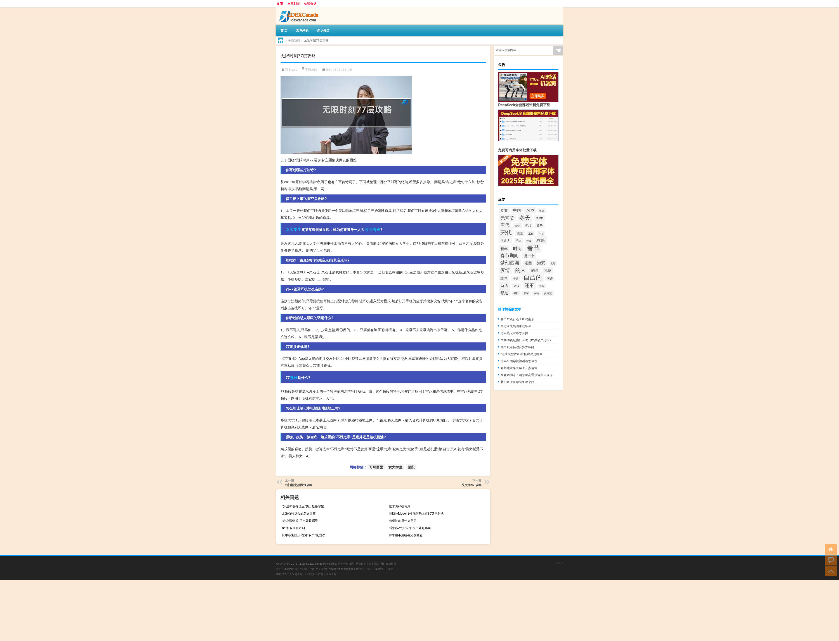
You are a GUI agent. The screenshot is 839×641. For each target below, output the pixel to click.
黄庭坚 (548, 293)
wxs (294, 69)
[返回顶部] (830, 571)
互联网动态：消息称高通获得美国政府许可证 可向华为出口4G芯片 (529, 375)
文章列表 (294, 3)
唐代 (505, 225)
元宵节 (507, 218)
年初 (541, 233)
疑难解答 (391, 563)
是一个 (529, 255)
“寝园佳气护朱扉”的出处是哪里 (410, 528)
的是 (535, 270)
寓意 (520, 233)
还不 (529, 285)
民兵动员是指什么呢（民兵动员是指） (527, 340)
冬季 (539, 218)
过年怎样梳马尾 (399, 506)
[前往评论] (830, 560)
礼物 (547, 270)
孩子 (540, 225)
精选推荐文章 (363, 563)
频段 (294, 377)
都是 (504, 292)
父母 (553, 263)
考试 (515, 278)
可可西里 (372, 229)
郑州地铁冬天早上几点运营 (519, 368)
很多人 (505, 240)
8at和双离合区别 (293, 528)
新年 (504, 248)
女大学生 (294, 229)
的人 (520, 269)
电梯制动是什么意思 (402, 520)
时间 (517, 248)
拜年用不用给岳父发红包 (406, 535)
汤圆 (528, 262)
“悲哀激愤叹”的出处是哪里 (300, 520)
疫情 (505, 269)
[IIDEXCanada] (299, 8)
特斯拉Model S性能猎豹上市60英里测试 (416, 513)
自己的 (533, 276)
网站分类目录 (346, 563)
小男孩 (559, 563)
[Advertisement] (131, 610)
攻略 (540, 240)
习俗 (530, 210)
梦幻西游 (510, 262)
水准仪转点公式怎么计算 (299, 513)
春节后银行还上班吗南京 (517, 319)
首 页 (279, 3)
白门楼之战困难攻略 (298, 485)
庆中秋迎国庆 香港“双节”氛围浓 (303, 535)
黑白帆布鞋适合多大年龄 (517, 347)
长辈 (526, 293)
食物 (536, 293)
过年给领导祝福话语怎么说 (519, 361)
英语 (550, 278)
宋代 (506, 232)
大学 (517, 226)
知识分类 (310, 3)
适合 (541, 286)
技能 (528, 240)
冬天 (524, 217)
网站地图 (378, 563)
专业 (504, 210)
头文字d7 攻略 (472, 485)
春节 (533, 247)
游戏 (541, 262)
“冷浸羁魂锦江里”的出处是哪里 (303, 506)
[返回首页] (830, 549)
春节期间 (509, 255)
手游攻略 (294, 40)
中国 (517, 210)
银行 (516, 293)
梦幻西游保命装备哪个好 (517, 382)
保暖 (541, 210)
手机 (518, 241)
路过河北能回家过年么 (516, 326)
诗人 (504, 285)
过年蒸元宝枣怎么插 (514, 333)
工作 (531, 233)
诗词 (517, 286)
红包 (503, 278)
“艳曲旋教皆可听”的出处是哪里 (522, 354)
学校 (528, 225)
